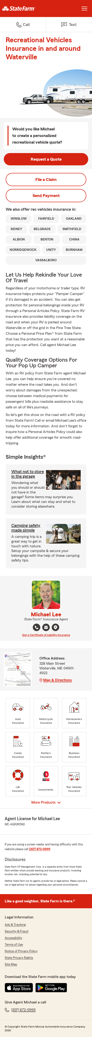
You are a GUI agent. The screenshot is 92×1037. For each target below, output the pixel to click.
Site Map (11, 964)
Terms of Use (14, 944)
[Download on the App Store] (19, 987)
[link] (23, 8)
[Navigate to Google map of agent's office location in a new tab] (55, 627)
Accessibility (13, 938)
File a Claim (46, 179)
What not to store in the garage (27, 473)
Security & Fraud (16, 931)
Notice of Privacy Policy (21, 951)
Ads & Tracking (15, 924)
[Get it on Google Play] (51, 987)
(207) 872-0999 (39, 849)
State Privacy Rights (19, 958)
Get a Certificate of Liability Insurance (46, 635)
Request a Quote (46, 159)
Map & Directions (57, 680)
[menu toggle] (84, 8)
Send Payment (46, 195)
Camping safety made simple (25, 527)
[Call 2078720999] (36, 627)
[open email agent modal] (46, 628)
